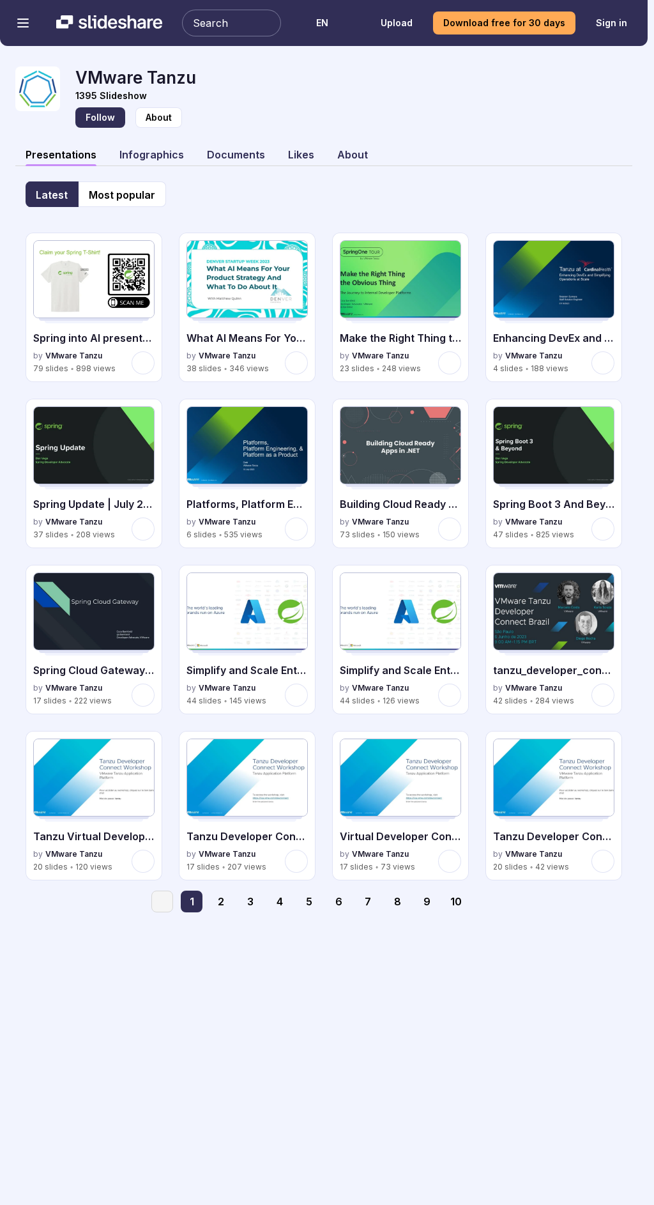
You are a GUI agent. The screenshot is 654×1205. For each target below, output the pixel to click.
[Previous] (162, 901)
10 (456, 901)
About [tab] (352, 154)
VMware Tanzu (73, 355)
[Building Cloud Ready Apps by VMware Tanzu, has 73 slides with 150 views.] (400, 473)
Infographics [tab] (151, 154)
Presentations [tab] (61, 154)
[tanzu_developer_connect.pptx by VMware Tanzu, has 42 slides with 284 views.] (554, 639)
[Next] (485, 901)
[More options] (143, 362)
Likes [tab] (301, 154)
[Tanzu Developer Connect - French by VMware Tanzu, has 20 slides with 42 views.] (554, 805)
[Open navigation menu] (23, 23)
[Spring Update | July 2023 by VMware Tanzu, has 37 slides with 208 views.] (94, 473)
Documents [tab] (236, 154)
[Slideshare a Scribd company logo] (109, 23)
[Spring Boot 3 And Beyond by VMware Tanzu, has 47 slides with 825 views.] (554, 473)
